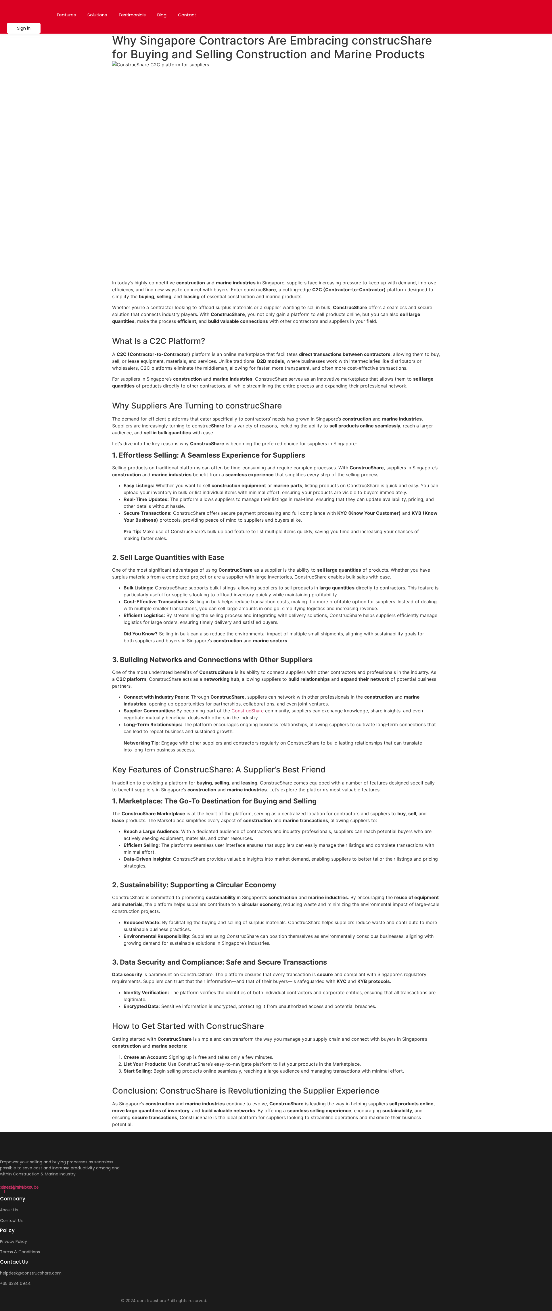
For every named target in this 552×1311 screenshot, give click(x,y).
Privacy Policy (13, 1241)
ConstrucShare (247, 711)
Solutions (97, 15)
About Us (9, 1210)
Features (66, 15)
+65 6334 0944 (15, 1283)
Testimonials (132, 15)
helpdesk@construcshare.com (31, 1273)
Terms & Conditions (20, 1252)
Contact (187, 15)
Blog (161, 15)
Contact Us (11, 1220)
